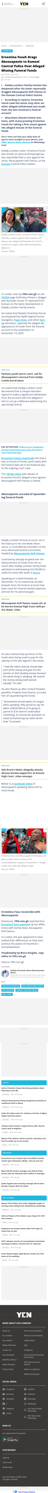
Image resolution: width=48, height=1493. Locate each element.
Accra (36, 572)
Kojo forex (7, 994)
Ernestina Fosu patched (15, 924)
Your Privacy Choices (26, 1492)
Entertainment (16, 46)
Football (5, 1132)
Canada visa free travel (26, 990)
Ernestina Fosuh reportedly (18, 458)
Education (5, 1247)
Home (4, 46)
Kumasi (5, 164)
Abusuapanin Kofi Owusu (29, 553)
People (4, 1145)
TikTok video (13, 474)
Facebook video (22, 783)
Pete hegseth (7, 990)
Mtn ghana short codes (32, 986)
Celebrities (29, 46)
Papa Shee (20, 320)
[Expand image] (45, 209)
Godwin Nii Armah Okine (13, 77)
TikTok (5, 297)
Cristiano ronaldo (10, 986)
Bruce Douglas (34, 77)
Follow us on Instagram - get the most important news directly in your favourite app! (22, 449)
